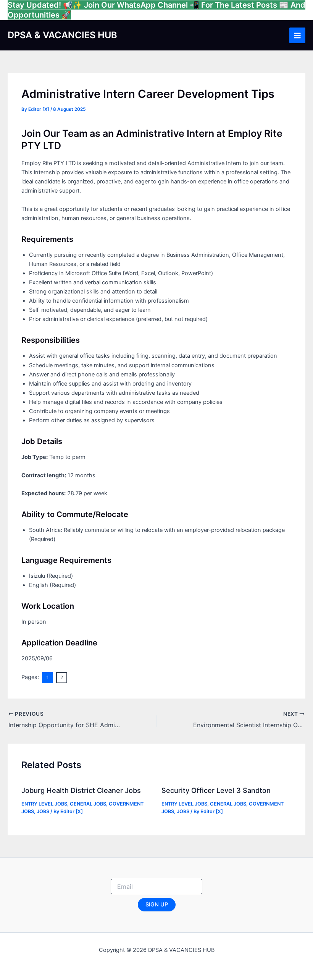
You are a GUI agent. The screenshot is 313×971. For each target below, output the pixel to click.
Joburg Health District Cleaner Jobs (81, 790)
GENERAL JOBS (88, 804)
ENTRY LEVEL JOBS (44, 804)
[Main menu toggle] (297, 36)
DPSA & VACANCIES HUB (62, 35)
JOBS (43, 811)
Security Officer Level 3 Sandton (216, 790)
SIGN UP (156, 904)
